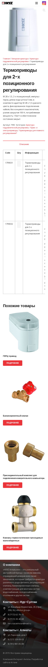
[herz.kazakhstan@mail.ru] (5, 623)
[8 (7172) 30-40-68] (5, 619)
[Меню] (36, 3)
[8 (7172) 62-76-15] (5, 614)
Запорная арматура (19, 58)
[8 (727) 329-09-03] (5, 639)
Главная (6, 58)
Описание (24, 144)
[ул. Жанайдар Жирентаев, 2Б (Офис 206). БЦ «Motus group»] (5, 608)
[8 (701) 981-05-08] (5, 643)
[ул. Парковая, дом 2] (5, 635)
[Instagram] (44, 3)
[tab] (24, 144)
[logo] (7, 3)
